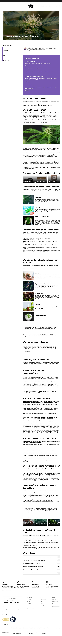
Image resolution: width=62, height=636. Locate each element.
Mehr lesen (26, 65)
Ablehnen (44, 633)
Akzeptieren (30, 633)
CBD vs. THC (5, 55)
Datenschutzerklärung (14, 630)
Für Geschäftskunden (31, 608)
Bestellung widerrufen (56, 605)
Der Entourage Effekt (6, 60)
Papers (42, 601)
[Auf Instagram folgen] (5, 628)
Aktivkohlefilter (43, 599)
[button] (59, 522)
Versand (28, 605)
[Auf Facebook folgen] (3, 628)
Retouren (29, 603)
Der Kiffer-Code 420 (6, 58)
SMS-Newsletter (30, 599)
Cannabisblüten (6, 50)
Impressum (54, 599)
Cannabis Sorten (6, 53)
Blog (28, 606)
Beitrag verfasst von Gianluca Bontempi (34, 47)
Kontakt (28, 601)
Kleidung (42, 605)
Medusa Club (43, 606)
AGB (52, 603)
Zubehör (42, 603)
